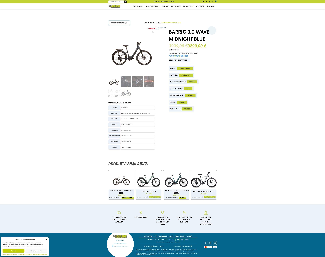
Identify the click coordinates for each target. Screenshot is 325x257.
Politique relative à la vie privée (10, 254)
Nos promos (200, 6)
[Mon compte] (212, 1)
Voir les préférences (36, 251)
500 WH (191, 82)
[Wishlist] (203, 1)
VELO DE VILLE (162, 236)
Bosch (181, 102)
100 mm (190, 95)
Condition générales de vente (153, 246)
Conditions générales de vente (40, 254)
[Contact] (209, 1)
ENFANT (182, 236)
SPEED (177, 236)
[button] (46, 239)
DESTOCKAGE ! (138, 6)
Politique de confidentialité (183, 246)
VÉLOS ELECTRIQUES (152, 6)
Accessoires (211, 6)
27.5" (188, 88)
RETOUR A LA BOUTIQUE (119, 23)
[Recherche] (125, 2)
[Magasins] (206, 1)
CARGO (171, 236)
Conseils (165, 6)
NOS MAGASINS (175, 6)
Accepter (13, 251)
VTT (156, 236)
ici (159, 253)
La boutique (148, 22)
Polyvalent (157, 22)
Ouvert (187, 109)
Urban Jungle (185, 68)
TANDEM (189, 236)
